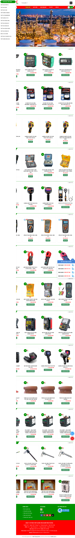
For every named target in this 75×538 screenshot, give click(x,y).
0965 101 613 (67, 268)
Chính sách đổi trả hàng (27, 513)
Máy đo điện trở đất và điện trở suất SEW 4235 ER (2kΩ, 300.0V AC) (48, 300)
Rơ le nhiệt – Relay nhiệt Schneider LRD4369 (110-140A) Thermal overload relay (30, 431)
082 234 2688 (67, 265)
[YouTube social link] (47, 515)
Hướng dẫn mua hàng (27, 511)
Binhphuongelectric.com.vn (38, 532)
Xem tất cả (71, 49)
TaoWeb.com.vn (53, 536)
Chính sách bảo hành (27, 515)
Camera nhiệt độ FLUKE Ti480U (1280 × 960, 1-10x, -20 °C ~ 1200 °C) (65, 138)
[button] (30, 75)
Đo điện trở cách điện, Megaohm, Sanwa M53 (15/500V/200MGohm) (48, 334)
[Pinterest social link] (50, 515)
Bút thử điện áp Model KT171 (48, 69)
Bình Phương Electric (36, 536)
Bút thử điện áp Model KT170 (65, 69)
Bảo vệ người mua (26, 509)
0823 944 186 (67, 276)
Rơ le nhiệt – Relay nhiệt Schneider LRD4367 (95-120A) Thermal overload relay (48, 431)
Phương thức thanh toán (27, 517)
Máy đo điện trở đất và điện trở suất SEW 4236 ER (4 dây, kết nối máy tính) (30, 300)
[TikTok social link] (53, 515)
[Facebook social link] (41, 515)
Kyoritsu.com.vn (46, 532)
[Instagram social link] (44, 515)
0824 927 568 (67, 272)
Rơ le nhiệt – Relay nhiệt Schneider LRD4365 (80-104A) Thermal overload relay (65, 431)
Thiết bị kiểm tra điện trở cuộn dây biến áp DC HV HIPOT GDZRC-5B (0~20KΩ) (48, 171)
